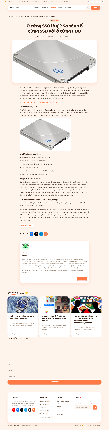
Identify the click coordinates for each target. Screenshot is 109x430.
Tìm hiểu (43, 414)
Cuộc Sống (67, 8)
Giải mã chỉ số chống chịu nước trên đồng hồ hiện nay (22, 317)
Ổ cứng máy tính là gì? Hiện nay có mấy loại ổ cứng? (40, 102)
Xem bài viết (81, 278)
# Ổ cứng (23, 226)
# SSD (30, 226)
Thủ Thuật (44, 8)
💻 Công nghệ (54, 21)
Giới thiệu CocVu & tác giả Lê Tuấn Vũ (63, 402)
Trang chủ (36, 8)
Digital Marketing (46, 417)
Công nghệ (53, 8)
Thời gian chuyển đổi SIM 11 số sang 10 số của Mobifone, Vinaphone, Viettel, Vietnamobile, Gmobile (85, 319)
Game (60, 8)
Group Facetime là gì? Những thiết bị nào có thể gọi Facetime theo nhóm (54, 318)
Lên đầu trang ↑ (96, 425)
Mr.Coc (39, 37)
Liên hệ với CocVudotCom (61, 407)
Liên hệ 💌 (95, 8)
